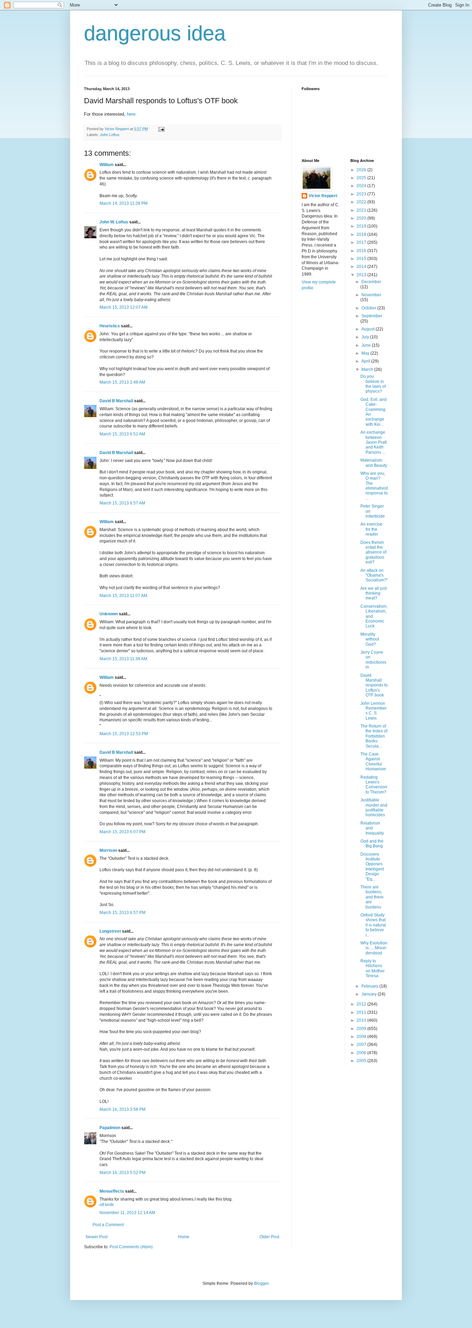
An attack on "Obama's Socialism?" (374, 575)
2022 (362, 202)
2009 (362, 1028)
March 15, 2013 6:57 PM (122, 912)
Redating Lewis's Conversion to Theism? (373, 785)
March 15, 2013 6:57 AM (122, 503)
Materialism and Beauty (373, 463)
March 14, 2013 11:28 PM (124, 203)
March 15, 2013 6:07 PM (122, 831)
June (366, 345)
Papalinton (110, 1127)
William (107, 164)
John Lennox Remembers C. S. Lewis (373, 711)
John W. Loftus (114, 222)
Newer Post (96, 1236)
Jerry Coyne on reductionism (373, 660)
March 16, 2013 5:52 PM (122, 1172)
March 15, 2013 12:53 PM (124, 733)
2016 (362, 250)
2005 (362, 1060)
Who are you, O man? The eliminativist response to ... (374, 486)
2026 (362, 169)
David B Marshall (116, 400)
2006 (362, 1052)
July (365, 337)
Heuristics (110, 326)
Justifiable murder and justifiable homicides (373, 807)
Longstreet (110, 931)
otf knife (107, 1204)
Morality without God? (369, 639)
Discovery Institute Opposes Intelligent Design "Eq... (372, 867)
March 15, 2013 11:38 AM (123, 658)
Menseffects (112, 1191)
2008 (362, 1036)
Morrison (108, 850)
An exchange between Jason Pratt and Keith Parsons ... (373, 442)
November (371, 294)
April (366, 361)
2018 (362, 234)
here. (131, 114)
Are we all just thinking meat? (373, 593)
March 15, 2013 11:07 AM (123, 595)
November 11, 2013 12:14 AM (127, 1212)
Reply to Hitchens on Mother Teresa (372, 968)
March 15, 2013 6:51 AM (122, 434)
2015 (362, 258)
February (370, 986)
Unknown (109, 614)
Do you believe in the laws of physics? (373, 384)
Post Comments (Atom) (131, 1246)
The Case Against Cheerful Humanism (373, 761)
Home (183, 1236)
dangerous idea (155, 33)
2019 (362, 226)
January (369, 994)
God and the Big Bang (372, 843)
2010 (362, 1020)
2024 (362, 185)
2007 (362, 1044)
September (371, 316)
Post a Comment (108, 1224)
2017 (362, 242)
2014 (362, 266)
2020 (362, 218)
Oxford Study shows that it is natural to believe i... (373, 925)
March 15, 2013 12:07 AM (124, 307)
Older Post (269, 1236)
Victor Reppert (323, 195)
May (365, 353)
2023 (362, 194)
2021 (362, 210)
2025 (362, 177)
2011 (362, 1012)
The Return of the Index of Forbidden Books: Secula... (373, 736)
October (369, 308)
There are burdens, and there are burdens (372, 897)
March (367, 369)
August (368, 329)
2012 (362, 1004)
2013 (362, 274)
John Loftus (110, 135)
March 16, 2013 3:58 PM (122, 1109)
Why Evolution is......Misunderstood (373, 948)
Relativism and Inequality (372, 828)
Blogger (261, 1283)
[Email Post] (161, 129)
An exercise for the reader (371, 529)
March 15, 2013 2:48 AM (122, 382)
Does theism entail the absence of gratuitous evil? (373, 552)
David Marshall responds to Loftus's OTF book (374, 685)
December (371, 281)
